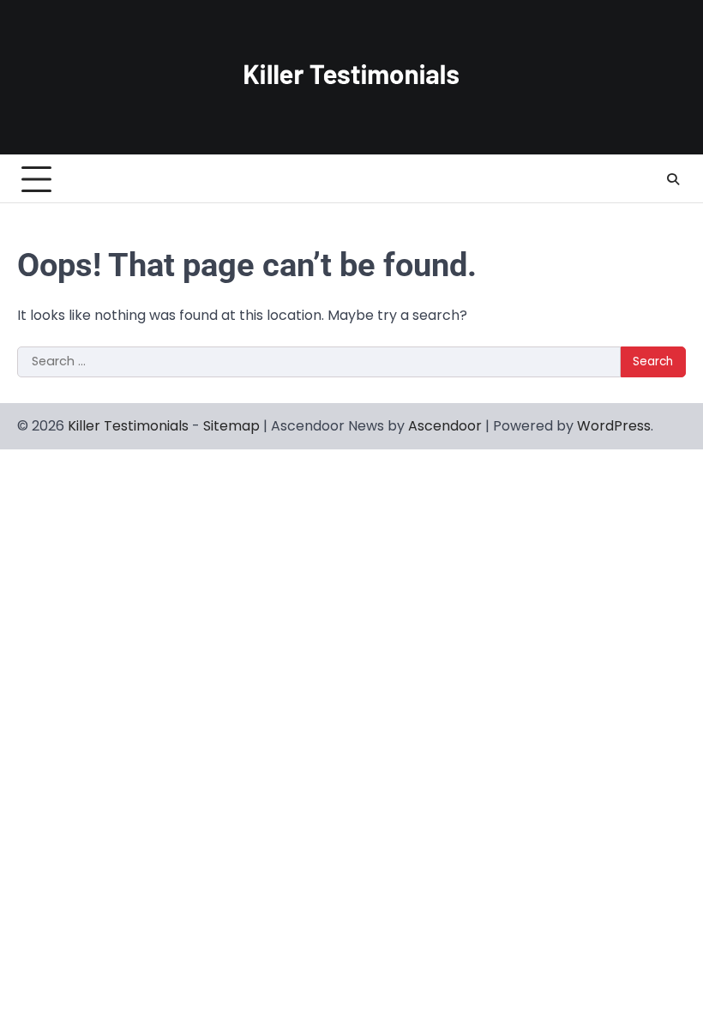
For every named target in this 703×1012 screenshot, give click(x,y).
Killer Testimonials (128, 426)
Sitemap (231, 426)
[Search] (673, 179)
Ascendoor (445, 426)
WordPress (614, 426)
